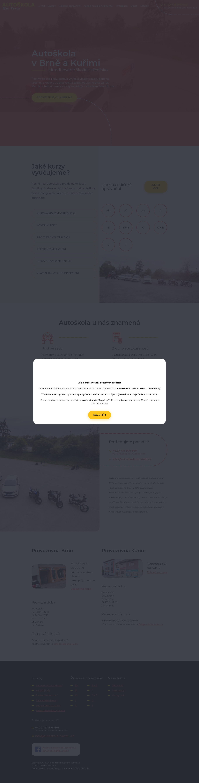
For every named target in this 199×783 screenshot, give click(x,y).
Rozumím (99, 415)
